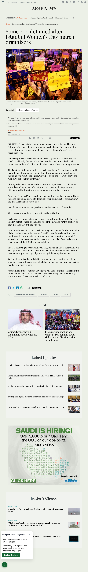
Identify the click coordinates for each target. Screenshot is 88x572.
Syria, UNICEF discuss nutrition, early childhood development (35, 386)
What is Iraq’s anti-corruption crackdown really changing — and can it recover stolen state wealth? (35, 524)
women (55, 294)
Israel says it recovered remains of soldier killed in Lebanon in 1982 (35, 376)
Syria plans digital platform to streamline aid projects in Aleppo (36, 396)
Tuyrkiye (44, 294)
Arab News (13, 2)
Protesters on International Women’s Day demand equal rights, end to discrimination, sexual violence (60, 336)
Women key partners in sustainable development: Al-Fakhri (23, 334)
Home (8, 24)
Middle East (23, 18)
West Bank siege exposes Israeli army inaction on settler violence (49, 18)
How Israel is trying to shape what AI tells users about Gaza (35, 536)
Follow (75, 138)
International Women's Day (25, 294)
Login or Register (11, 555)
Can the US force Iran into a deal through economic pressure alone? (35, 510)
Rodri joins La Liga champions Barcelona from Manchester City (36, 365)
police (66, 294)
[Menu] (3, 2)
